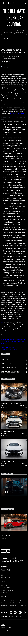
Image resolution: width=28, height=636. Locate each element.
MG (2, 572)
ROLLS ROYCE (5, 570)
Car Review (6, 364)
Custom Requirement (7, 590)
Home (5, 32)
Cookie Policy (4, 630)
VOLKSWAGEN (5, 578)
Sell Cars (13, 603)
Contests (5, 360)
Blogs (10, 32)
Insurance (13, 605)
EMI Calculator (5, 588)
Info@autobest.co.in (15, 616)
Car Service (4, 593)
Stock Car (4, 585)
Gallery (21, 603)
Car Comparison (8, 368)
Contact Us (22, 605)
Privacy (3, 624)
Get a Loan (22, 600)
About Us (4, 603)
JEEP (2, 575)
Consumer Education (10, 372)
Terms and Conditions (6, 627)
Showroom (4, 605)
